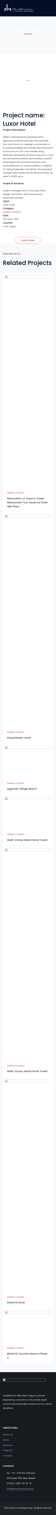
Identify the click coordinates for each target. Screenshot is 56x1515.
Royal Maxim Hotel (19, 737)
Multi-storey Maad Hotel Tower (27, 840)
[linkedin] (12, 1416)
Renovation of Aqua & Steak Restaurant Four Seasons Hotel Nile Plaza (27, 502)
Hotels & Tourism (25, 42)
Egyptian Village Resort (22, 789)
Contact (7, 1455)
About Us (8, 1434)
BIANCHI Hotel (16, 1302)
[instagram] (16, 1416)
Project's (8, 1450)
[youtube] (8, 1416)
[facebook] (3, 1416)
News (6, 1440)
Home (9, 42)
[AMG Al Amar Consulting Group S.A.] (19, 7)
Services (7, 1445)
